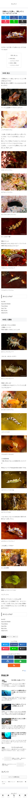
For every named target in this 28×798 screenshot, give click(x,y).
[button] (25, 391)
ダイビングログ (15, 60)
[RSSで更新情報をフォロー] (14, 665)
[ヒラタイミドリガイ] (14, 588)
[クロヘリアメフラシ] (14, 167)
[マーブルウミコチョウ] (14, 105)
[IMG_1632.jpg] (14, 565)
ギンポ (16, 636)
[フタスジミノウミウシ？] (14, 265)
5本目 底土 (12, 58)
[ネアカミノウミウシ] (14, 190)
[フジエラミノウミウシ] (14, 288)
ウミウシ (10, 636)
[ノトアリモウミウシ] (14, 127)
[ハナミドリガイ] (14, 429)
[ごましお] (14, 234)
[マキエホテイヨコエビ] (14, 452)
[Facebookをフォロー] (7, 657)
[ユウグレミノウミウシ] (14, 43)
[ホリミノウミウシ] (14, 349)
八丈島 (4, 636)
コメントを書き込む (14, 777)
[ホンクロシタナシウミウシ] (14, 212)
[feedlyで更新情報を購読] (20, 661)
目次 (12, 55)
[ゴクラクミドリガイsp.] (14, 487)
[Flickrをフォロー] (20, 657)
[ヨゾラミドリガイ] (14, 510)
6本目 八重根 (13, 63)
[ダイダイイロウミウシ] (14, 407)
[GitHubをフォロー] (7, 661)
